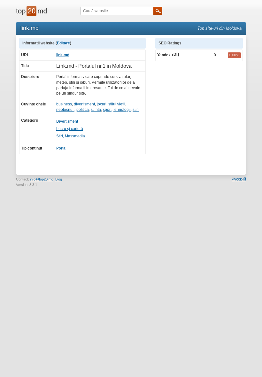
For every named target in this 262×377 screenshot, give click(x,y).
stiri (136, 109)
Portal (61, 148)
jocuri (101, 104)
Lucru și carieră (69, 129)
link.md (62, 55)
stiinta (96, 109)
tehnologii (122, 109)
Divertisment (67, 121)
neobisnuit (65, 109)
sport (107, 109)
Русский (239, 179)
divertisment (84, 104)
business (64, 104)
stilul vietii (116, 104)
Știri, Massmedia (70, 136)
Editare (63, 43)
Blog (58, 179)
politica (82, 109)
